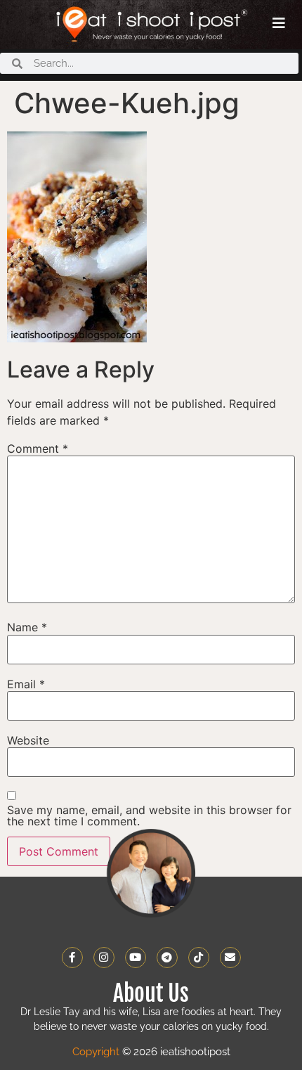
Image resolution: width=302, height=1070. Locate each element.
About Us (151, 993)
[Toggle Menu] (279, 23)
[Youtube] (135, 957)
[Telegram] (167, 957)
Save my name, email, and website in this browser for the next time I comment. (149, 815)
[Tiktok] (198, 957)
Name (27, 627)
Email (26, 684)
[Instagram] (103, 957)
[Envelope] (230, 957)
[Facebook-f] (72, 957)
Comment (37, 448)
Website (28, 740)
